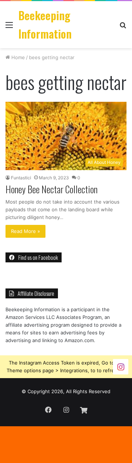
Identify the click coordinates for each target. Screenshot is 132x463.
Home (17, 57)
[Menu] (9, 27)
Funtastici (21, 177)
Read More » (25, 231)
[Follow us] (121, 366)
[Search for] (122, 27)
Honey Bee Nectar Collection (52, 189)
